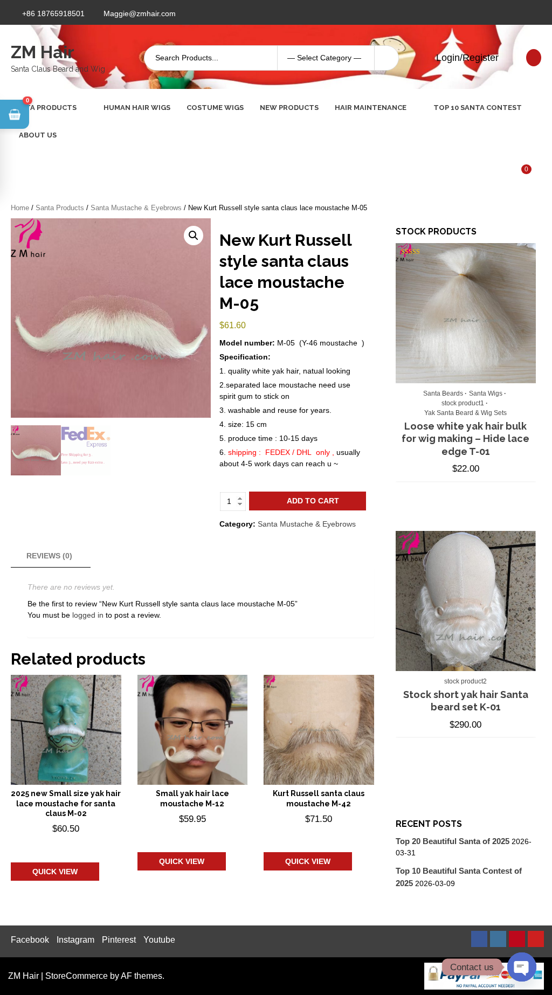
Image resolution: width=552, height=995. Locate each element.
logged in (88, 615)
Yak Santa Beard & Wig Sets (465, 413)
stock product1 (462, 403)
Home (20, 208)
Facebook (30, 939)
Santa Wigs (485, 393)
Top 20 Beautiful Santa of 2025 (452, 841)
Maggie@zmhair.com (140, 13)
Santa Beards (443, 393)
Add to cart (313, 500)
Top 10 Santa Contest (477, 107)
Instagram (75, 939)
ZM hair (42, 52)
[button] (193, 235)
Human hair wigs (137, 107)
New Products (289, 107)
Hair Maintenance (370, 107)
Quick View (55, 871)
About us (38, 135)
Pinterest (119, 939)
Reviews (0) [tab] (49, 555)
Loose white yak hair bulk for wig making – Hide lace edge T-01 (465, 438)
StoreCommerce (76, 975)
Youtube (159, 939)
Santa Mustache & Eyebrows (136, 208)
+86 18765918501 (53, 13)
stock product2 (465, 681)
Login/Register (466, 57)
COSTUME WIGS (215, 107)
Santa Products (44, 107)
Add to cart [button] (64, 845)
